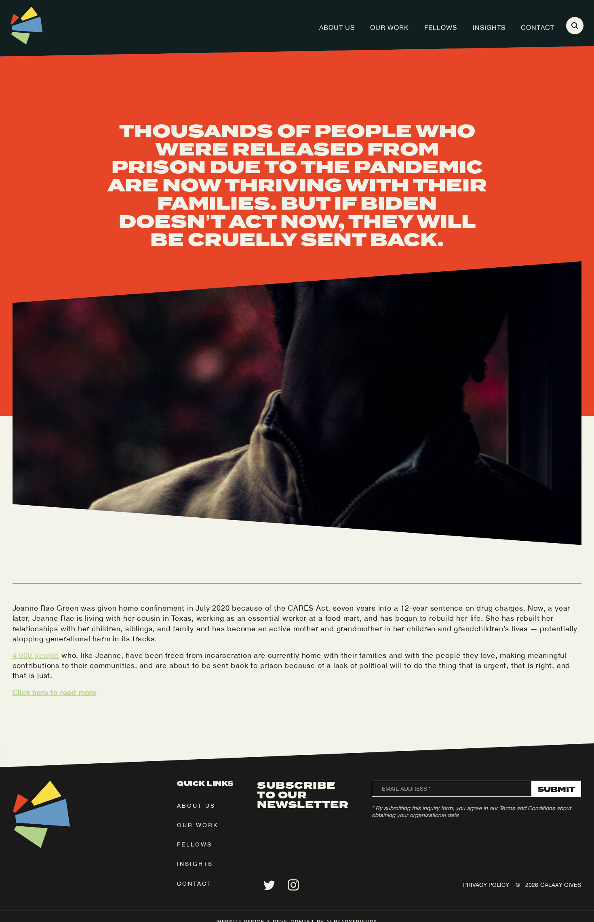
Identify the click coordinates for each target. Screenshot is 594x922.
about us (196, 805)
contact (194, 883)
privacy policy (486, 885)
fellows (194, 844)
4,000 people (36, 655)
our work (197, 825)
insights (195, 864)
